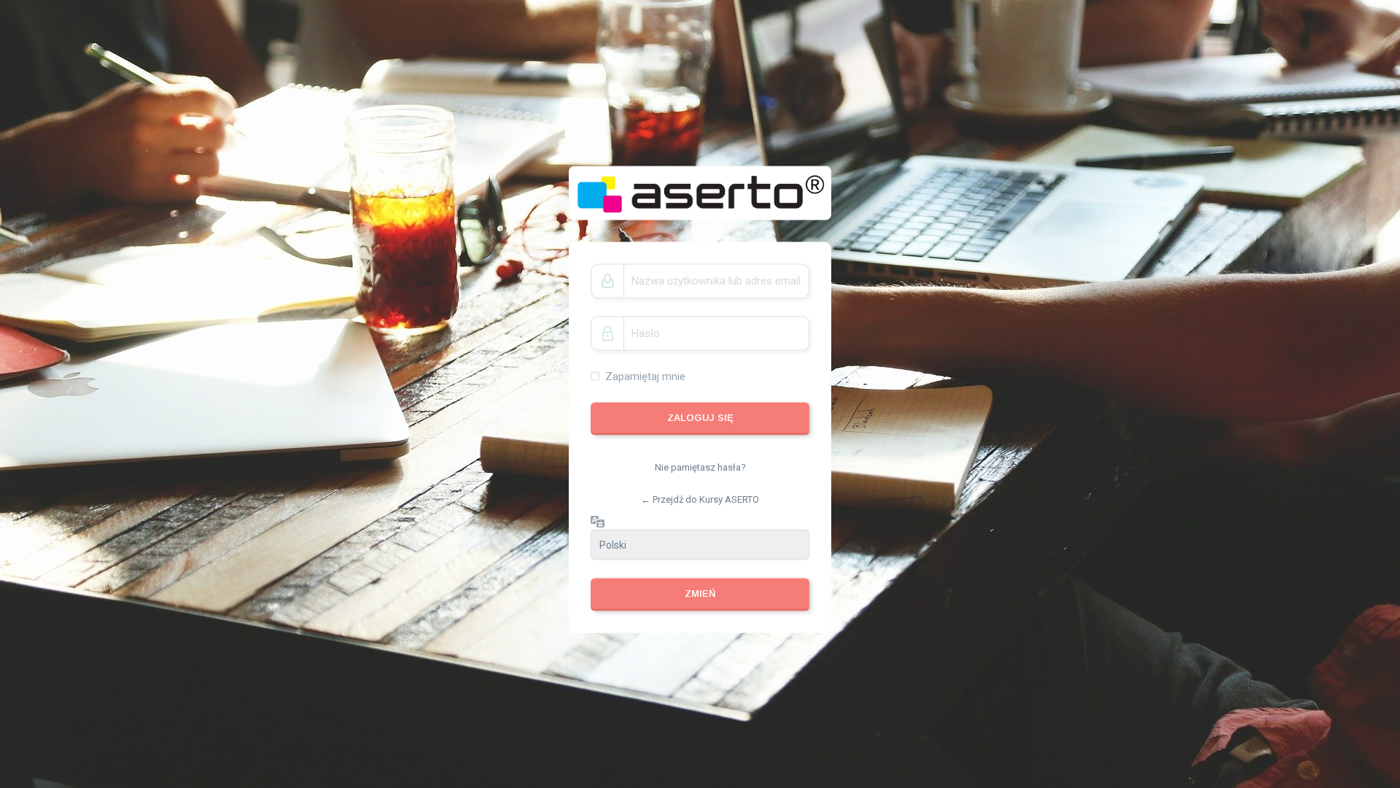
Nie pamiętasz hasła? (700, 467)
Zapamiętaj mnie (645, 375)
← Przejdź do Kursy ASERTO (700, 498)
